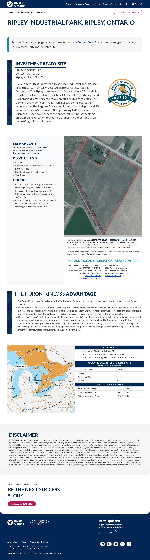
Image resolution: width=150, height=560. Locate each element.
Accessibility (12, 542)
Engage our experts (128, 12)
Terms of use (86, 42)
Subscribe (108, 533)
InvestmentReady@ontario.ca (90, 273)
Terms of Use (35, 542)
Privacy (23, 542)
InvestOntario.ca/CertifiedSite (90, 278)
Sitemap (46, 542)
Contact (114, 4)
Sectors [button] (39, 12)
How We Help (27, 12)
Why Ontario (13, 12)
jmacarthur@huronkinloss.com (116, 273)
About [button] (69, 4)
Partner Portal (101, 4)
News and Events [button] (83, 4)
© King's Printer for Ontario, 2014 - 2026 (22, 553)
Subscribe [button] (124, 4)
